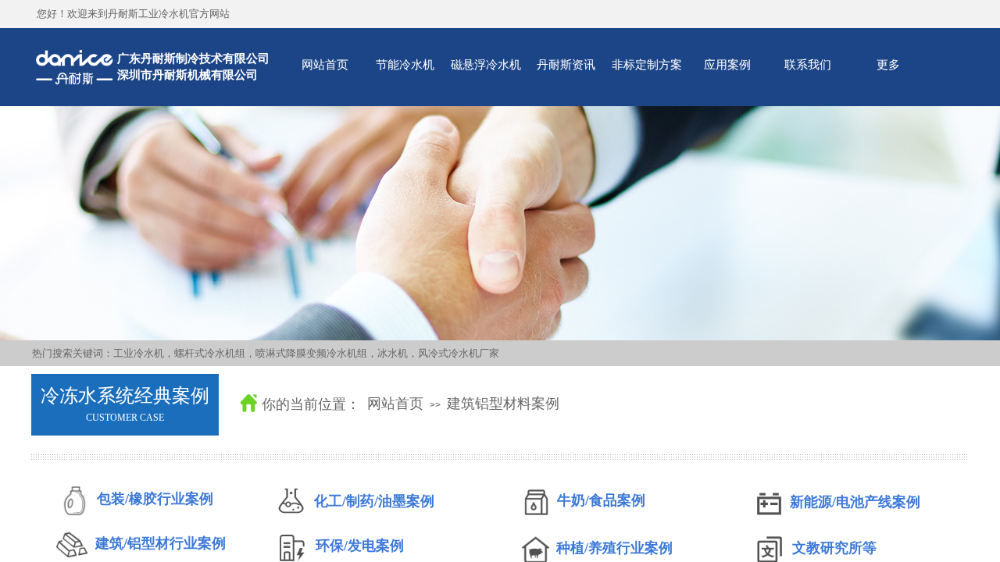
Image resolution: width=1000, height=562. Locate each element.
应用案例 (727, 64)
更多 (888, 64)
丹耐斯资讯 (566, 64)
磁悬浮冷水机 (486, 64)
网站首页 (325, 64)
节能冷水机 (405, 64)
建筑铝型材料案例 (503, 403)
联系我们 (807, 64)
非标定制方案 (647, 64)
